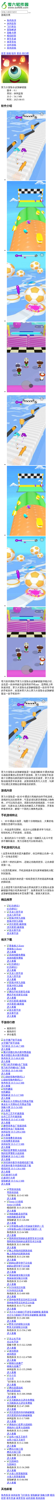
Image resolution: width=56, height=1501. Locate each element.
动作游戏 (11, 45)
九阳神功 (11, 1464)
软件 (13, 53)
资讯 (19, 53)
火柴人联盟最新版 (16, 1476)
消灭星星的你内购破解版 (19, 1415)
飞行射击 (11, 26)
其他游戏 (11, 48)
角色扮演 (11, 20)
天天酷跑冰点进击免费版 (19, 1403)
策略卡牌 (11, 32)
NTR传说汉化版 (15, 1290)
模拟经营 (11, 35)
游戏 (8, 53)
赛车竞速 (11, 38)
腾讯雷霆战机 (14, 1391)
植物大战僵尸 (14, 1366)
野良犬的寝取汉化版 (17, 1327)
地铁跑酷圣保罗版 (16, 1217)
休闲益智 (11, 23)
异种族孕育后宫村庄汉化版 (20, 1302)
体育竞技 (11, 42)
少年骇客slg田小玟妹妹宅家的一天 (24, 1229)
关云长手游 (12, 1342)
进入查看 (11, 1198)
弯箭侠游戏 (12, 1192)
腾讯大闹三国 (14, 1452)
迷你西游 (11, 1354)
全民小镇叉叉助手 (16, 1440)
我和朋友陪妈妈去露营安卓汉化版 (24, 1241)
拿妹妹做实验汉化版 (17, 1278)
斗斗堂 (10, 1378)
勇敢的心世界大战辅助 (18, 1427)
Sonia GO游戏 (14, 1204)
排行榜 (25, 53)
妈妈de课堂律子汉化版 (18, 1266)
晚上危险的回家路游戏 (18, 1253)
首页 (3, 53)
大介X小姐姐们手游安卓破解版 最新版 (26, 1315)
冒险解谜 (11, 29)
